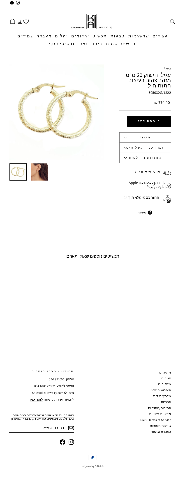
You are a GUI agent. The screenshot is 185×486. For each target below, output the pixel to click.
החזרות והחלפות (145, 158)
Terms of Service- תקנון (155, 420)
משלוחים (164, 384)
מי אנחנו (165, 372)
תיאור (145, 137)
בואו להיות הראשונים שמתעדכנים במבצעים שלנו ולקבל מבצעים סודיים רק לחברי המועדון (42, 417)
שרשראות (138, 36)
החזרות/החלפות (159, 408)
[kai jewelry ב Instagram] (71, 442)
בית (168, 68)
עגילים (160, 36)
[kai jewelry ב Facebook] (62, 442)
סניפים (166, 378)
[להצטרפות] (71, 428)
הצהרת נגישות (161, 432)
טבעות (118, 36)
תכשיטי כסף (62, 43)
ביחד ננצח (91, 43)
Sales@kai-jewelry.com (47, 393)
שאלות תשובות (160, 426)
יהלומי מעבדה (52, 36)
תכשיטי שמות (121, 43)
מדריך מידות (162, 396)
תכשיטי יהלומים (89, 36)
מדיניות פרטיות (160, 414)
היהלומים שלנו (160, 390)
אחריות (166, 402)
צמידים (25, 36)
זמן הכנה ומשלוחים (145, 147)
